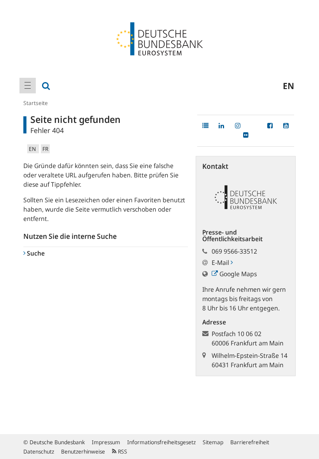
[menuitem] (27, 85)
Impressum (106, 442)
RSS (121, 451)
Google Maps (237, 274)
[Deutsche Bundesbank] (159, 38)
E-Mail (221, 262)
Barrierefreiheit (249, 442)
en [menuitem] (288, 85)
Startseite (35, 103)
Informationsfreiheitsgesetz (161, 442)
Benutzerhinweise (83, 451)
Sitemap (213, 442)
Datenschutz (38, 451)
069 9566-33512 (234, 251)
